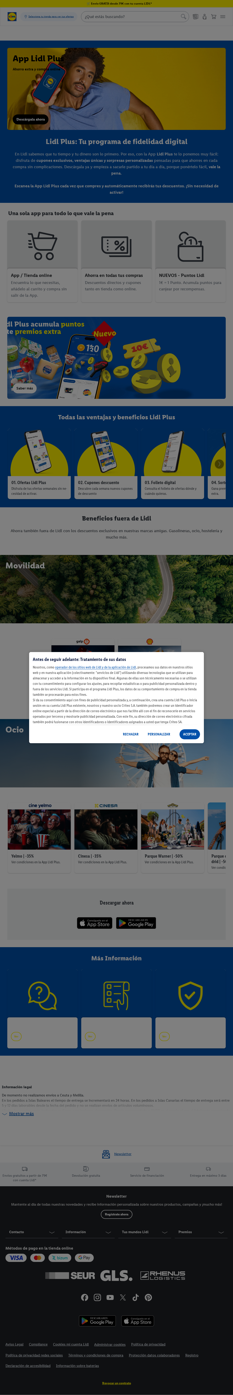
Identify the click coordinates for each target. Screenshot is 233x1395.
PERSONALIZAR (159, 734)
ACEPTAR (189, 734)
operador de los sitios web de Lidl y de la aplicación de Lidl (95, 667)
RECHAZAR (131, 734)
